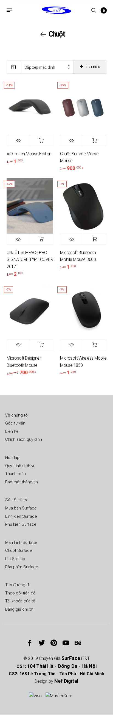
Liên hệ (12, 431)
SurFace (70, 658)
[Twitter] (41, 642)
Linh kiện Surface (21, 516)
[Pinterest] (53, 642)
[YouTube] (66, 642)
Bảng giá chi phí (19, 609)
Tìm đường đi (17, 584)
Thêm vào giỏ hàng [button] (41, 140)
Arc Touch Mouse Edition (29, 153)
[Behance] (78, 642)
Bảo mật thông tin (21, 482)
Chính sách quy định (23, 439)
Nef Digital (66, 681)
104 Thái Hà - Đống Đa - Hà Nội (62, 666)
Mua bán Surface (21, 508)
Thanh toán (15, 473)
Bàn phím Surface (21, 566)
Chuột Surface (18, 550)
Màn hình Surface (21, 542)
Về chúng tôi (17, 415)
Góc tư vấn (15, 423)
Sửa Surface (17, 499)
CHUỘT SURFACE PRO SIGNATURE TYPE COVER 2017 (30, 259)
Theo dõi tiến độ (20, 593)
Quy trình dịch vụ (20, 465)
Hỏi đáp (12, 457)
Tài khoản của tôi (20, 601)
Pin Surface (16, 558)
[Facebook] (29, 642)
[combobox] (47, 67)
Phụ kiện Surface (20, 524)
